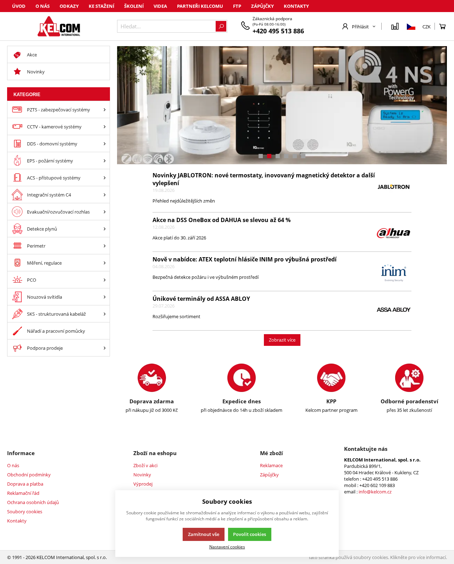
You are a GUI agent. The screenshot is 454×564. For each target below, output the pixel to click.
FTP (237, 6)
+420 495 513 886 (278, 31)
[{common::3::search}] (221, 26)
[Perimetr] (104, 245)
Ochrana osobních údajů (33, 502)
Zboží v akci (145, 465)
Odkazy (69, 6)
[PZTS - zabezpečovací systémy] (104, 109)
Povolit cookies (249, 534)
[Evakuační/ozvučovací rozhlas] (104, 211)
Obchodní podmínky (29, 474)
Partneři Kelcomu (200, 6)
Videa (160, 6)
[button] (261, 156)
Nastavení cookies (227, 546)
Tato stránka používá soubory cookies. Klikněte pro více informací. (377, 557)
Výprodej (143, 484)
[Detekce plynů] (104, 228)
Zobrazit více (282, 340)
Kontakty (296, 6)
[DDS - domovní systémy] (104, 143)
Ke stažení (101, 6)
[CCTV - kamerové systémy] (104, 126)
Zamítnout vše (203, 534)
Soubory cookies (24, 511)
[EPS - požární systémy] (104, 160)
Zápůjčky (262, 6)
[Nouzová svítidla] (104, 296)
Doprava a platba (25, 484)
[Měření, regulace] (104, 262)
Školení (134, 6)
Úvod (19, 6)
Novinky (142, 474)
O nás (42, 6)
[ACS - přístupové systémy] (104, 177)
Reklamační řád (23, 493)
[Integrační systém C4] (104, 194)
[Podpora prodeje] (104, 347)
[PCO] (104, 279)
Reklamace (271, 465)
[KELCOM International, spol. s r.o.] (58, 26)
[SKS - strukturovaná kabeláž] (104, 313)
